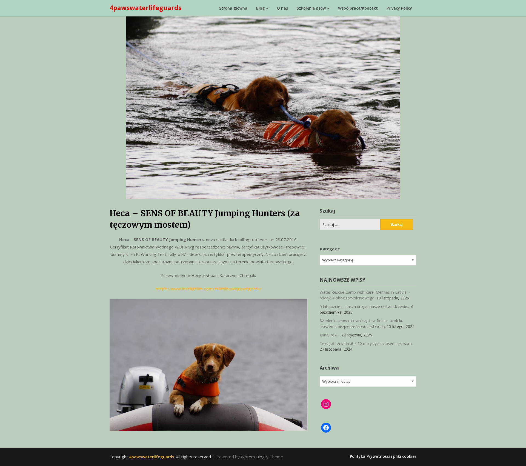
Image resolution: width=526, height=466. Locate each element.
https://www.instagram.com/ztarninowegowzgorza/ (208, 288)
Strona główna (233, 8)
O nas (282, 8)
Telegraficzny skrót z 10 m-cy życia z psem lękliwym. (366, 343)
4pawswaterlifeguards (145, 7)
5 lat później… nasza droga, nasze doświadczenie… (365, 306)
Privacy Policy (399, 8)
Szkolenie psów (311, 8)
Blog (260, 8)
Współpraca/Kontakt (358, 8)
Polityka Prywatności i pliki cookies (383, 456)
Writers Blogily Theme (262, 456)
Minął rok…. (330, 335)
